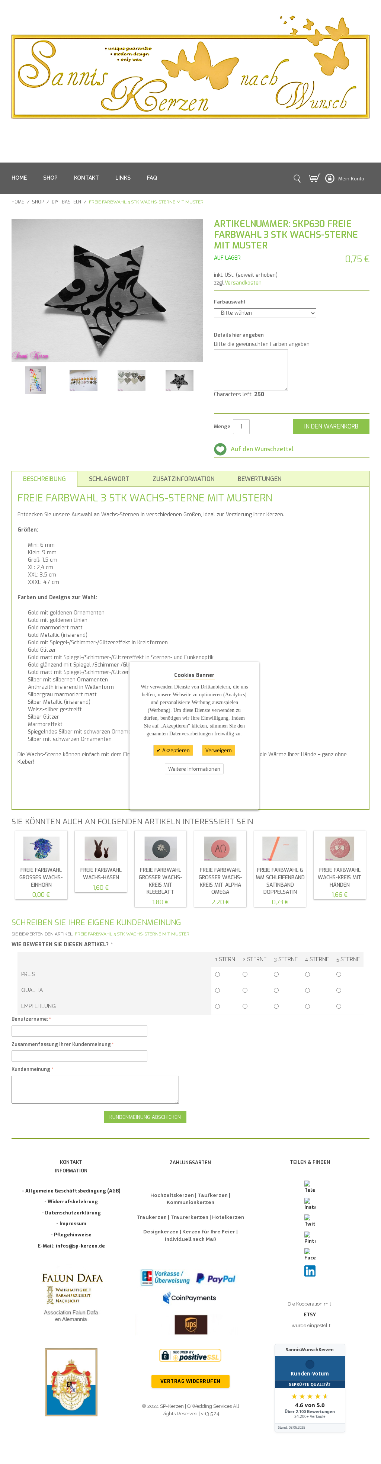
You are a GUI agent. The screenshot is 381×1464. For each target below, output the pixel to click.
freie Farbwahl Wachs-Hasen (101, 874)
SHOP (50, 178)
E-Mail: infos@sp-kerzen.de (71, 1246)
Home (18, 202)
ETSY (310, 1315)
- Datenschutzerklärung (71, 1213)
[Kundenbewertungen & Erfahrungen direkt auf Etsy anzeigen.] (310, 1388)
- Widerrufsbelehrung (71, 1201)
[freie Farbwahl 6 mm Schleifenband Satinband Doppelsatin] (280, 849)
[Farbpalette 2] (131, 380)
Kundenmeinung (31, 1069)
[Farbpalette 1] (83, 380)
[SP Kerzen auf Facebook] (310, 1255)
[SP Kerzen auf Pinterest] (310, 1238)
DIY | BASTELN (66, 202)
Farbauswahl (230, 302)
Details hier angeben (239, 335)
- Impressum (71, 1223)
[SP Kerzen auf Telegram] (310, 1187)
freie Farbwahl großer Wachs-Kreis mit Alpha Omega (220, 881)
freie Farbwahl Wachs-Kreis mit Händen (340, 877)
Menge (222, 426)
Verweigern (218, 750)
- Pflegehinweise (71, 1235)
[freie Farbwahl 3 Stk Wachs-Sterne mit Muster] (179, 380)
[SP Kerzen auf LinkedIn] (310, 1271)
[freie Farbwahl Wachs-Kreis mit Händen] (340, 849)
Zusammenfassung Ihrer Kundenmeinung (61, 1044)
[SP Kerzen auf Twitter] (310, 1221)
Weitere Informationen (194, 768)
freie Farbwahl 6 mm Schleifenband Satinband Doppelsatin (280, 881)
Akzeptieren (175, 750)
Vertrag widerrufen (190, 1381)
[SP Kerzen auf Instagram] (310, 1204)
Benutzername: (30, 1019)
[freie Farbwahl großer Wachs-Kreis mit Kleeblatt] (161, 849)
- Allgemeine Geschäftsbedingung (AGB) (71, 1191)
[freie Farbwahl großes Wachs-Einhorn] (41, 849)
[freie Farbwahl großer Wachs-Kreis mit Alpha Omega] (220, 849)
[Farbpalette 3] (35, 380)
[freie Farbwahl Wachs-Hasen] (101, 849)
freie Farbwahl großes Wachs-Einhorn (41, 877)
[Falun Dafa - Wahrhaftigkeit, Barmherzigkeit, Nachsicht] (71, 1299)
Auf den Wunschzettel (262, 449)
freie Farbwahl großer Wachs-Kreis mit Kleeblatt (160, 881)
